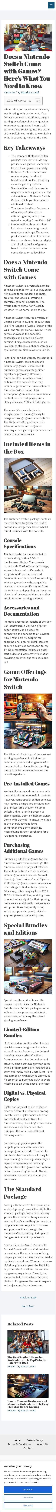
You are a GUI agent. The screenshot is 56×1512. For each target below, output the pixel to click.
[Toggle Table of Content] (36, 100)
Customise (28, 1497)
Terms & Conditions (19, 1444)
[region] (28, 1486)
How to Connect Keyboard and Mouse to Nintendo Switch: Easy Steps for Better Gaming (27, 1404)
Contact (28, 1448)
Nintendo (9, 92)
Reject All (28, 1505)
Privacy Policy (35, 1440)
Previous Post (28, 1297)
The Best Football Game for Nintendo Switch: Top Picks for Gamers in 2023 (27, 1360)
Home (17, 1440)
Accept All (28, 1489)
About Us (42, 1444)
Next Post (28, 1306)
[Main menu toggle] (51, 5)
